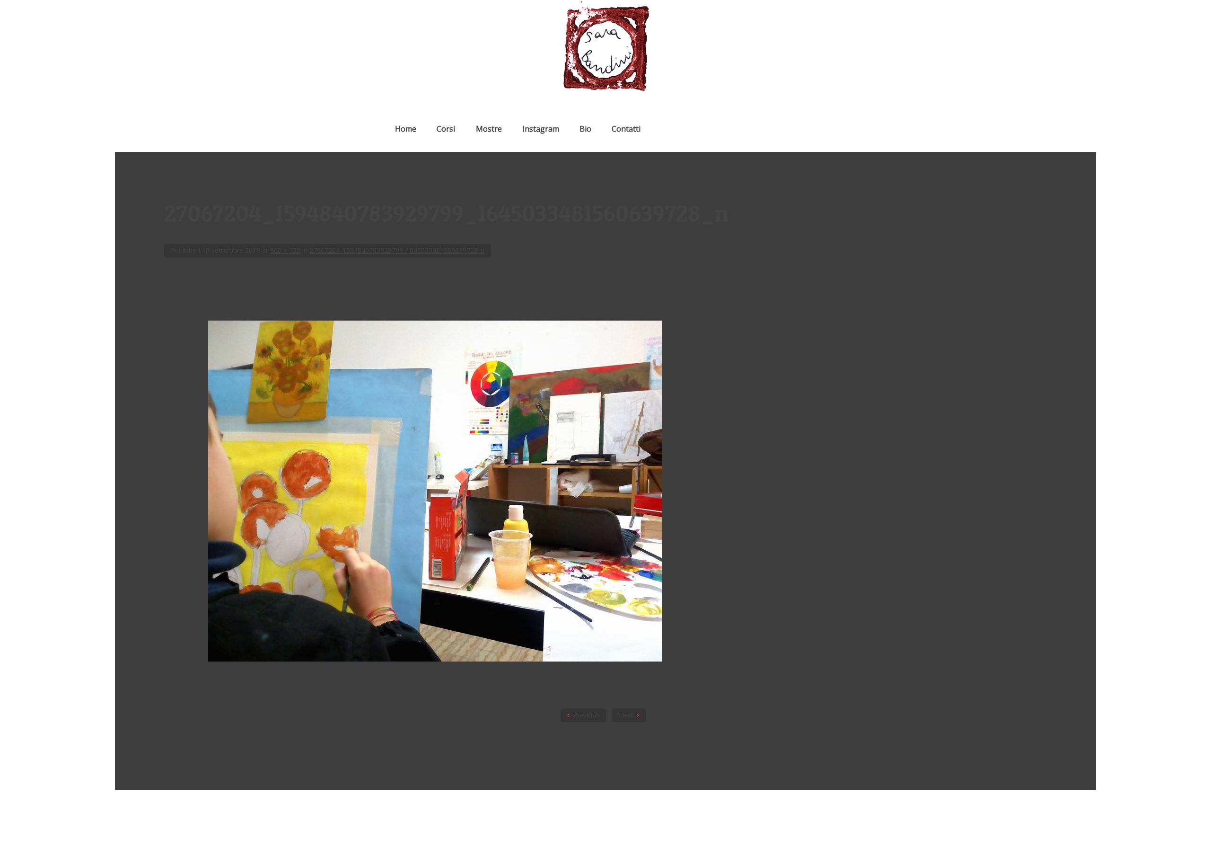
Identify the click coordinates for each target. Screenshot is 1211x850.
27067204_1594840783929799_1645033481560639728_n (396, 250)
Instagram (540, 129)
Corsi (446, 129)
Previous (586, 714)
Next (626, 714)
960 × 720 (285, 250)
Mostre (489, 129)
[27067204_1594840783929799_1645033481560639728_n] (435, 658)
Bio (585, 129)
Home (405, 129)
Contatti (626, 129)
